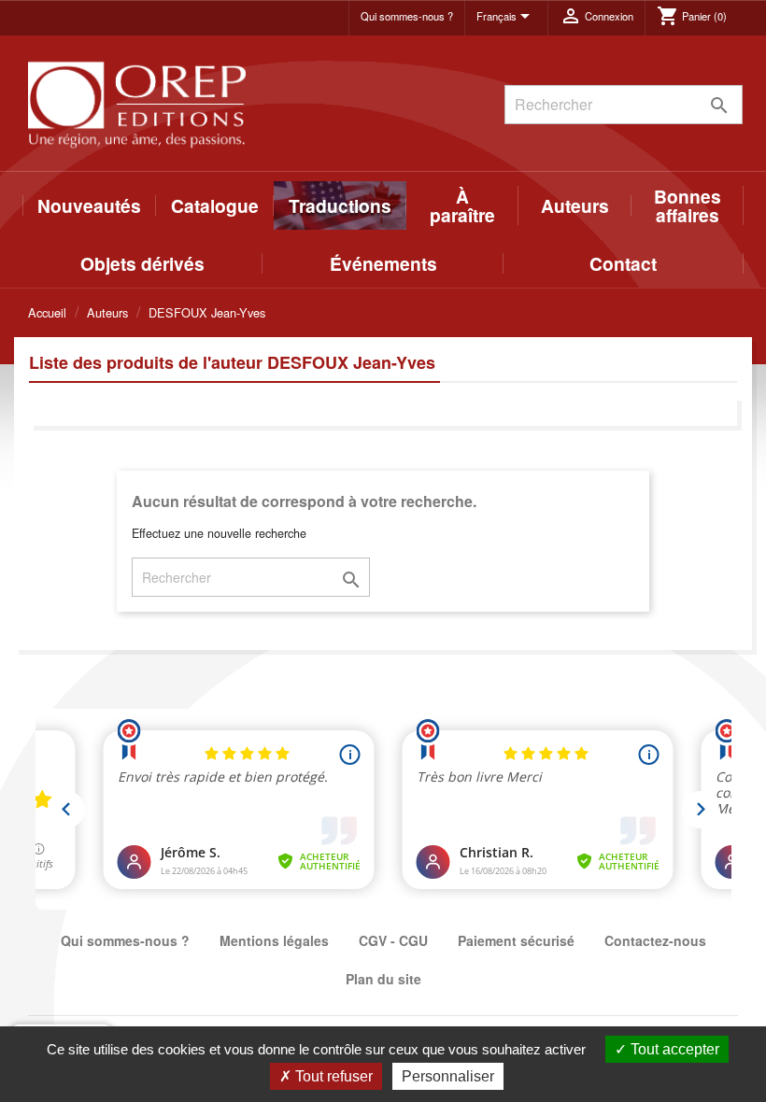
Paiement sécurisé (516, 940)
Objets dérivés (142, 263)
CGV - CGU (393, 940)
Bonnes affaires (687, 205)
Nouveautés (89, 205)
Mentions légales (274, 940)
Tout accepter (673, 1049)
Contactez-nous (655, 940)
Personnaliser (448, 1076)
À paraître (462, 205)
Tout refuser (332, 1076)
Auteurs (575, 205)
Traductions (340, 205)
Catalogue (215, 205)
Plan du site (383, 978)
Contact (623, 263)
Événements (383, 263)
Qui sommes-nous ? (407, 15)
